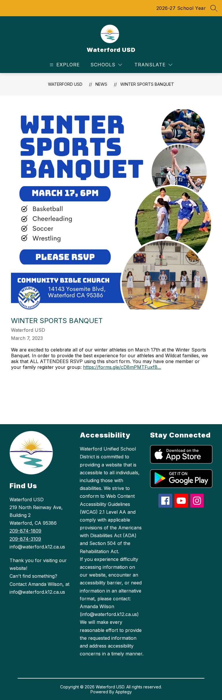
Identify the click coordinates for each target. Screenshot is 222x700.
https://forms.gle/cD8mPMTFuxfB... (122, 367)
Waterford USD (65, 84)
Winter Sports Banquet (147, 84)
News (101, 84)
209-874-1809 (25, 531)
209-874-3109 (25, 539)
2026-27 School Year (181, 8)
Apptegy (123, 691)
